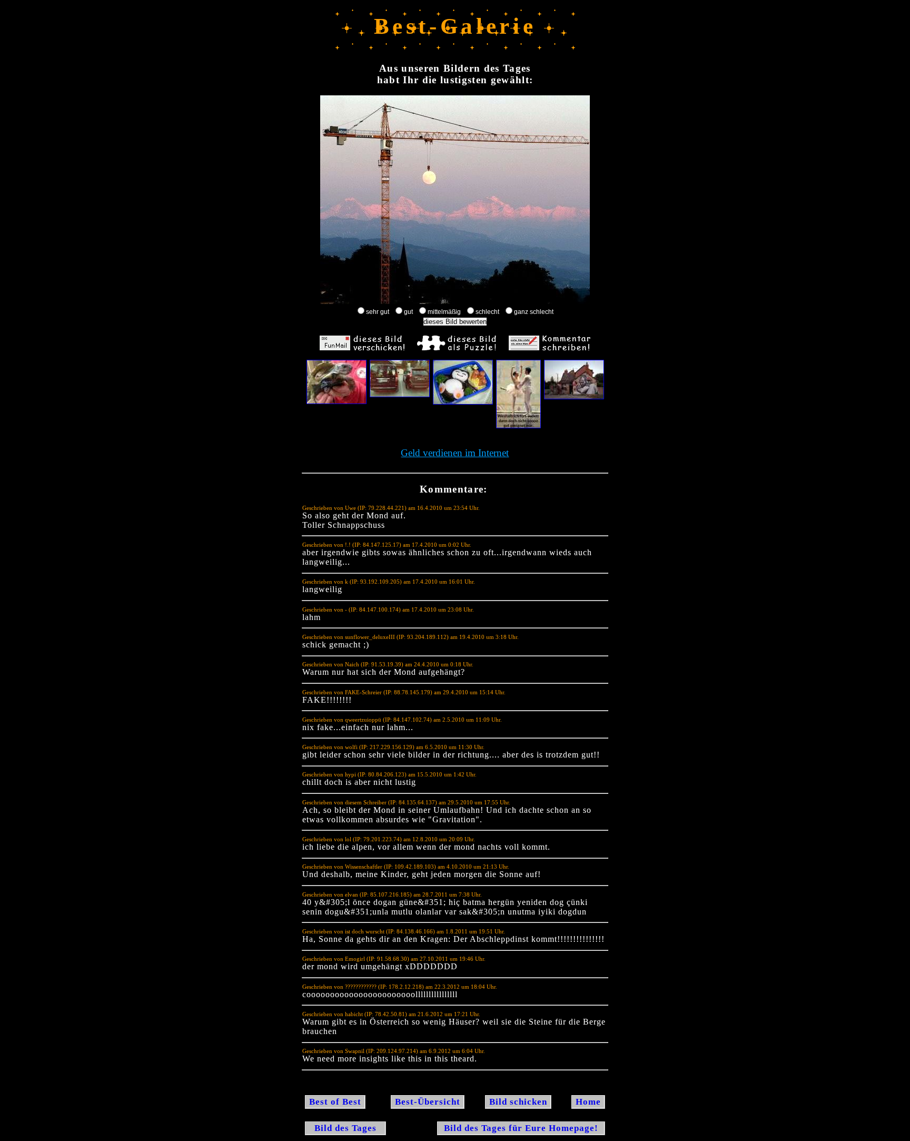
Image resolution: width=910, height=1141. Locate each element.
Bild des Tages (345, 1128)
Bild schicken (518, 1102)
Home (588, 1102)
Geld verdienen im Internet (455, 452)
